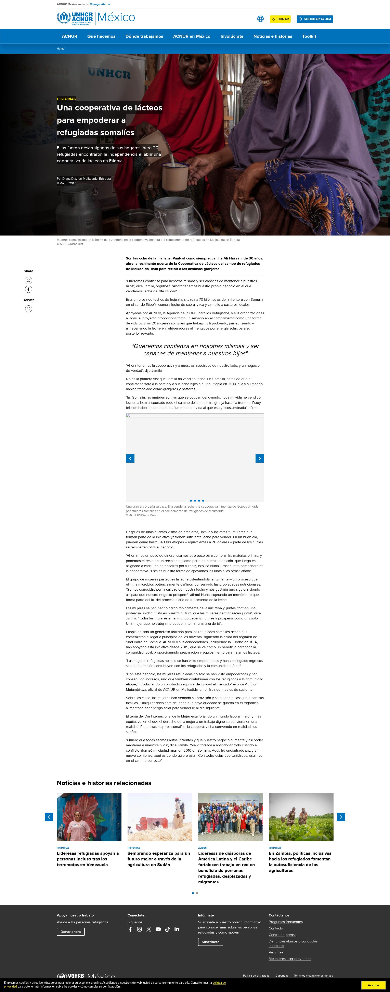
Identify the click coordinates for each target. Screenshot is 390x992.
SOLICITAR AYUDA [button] (317, 19)
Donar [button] (283, 19)
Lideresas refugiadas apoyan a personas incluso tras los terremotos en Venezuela (88, 859)
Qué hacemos (101, 36)
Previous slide (130, 458)
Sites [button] (260, 18)
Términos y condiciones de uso (313, 976)
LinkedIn (177, 929)
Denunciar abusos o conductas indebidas (293, 943)
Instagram (139, 929)
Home (60, 48)
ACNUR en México (191, 36)
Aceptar (373, 985)
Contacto (276, 928)
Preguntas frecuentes (286, 922)
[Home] (85, 18)
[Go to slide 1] (194, 894)
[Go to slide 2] (198, 894)
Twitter (149, 929)
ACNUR (69, 36)
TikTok (167, 929)
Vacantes (276, 952)
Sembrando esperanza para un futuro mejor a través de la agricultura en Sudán (159, 859)
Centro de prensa (282, 935)
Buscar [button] (247, 18)
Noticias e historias (273, 36)
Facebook (130, 929)
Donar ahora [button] (71, 931)
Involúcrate (232, 36)
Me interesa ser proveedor (290, 958)
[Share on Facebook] (28, 289)
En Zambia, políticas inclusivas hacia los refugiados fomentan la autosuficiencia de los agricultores (300, 862)
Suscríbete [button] (210, 941)
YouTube (158, 929)
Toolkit (309, 36)
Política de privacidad (256, 976)
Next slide (260, 458)
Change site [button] (98, 4)
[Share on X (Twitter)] (28, 280)
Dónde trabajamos (144, 36)
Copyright (282, 976)
